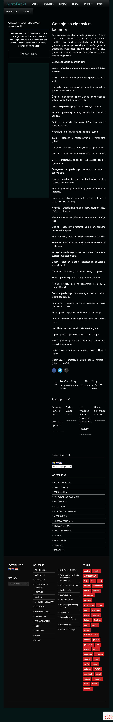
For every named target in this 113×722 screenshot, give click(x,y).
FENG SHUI (59, 492)
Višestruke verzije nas (69, 585)
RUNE (56, 535)
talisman (87, 669)
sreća (86, 664)
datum (86, 590)
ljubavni (87, 620)
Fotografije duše (66, 599)
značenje (87, 688)
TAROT (99, 4)
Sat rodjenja (64, 612)
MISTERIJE (59, 516)
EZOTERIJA (63, 4)
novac (86, 630)
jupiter (100, 605)
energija (96, 590)
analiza (87, 571)
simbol (95, 649)
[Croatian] (57, 462)
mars (86, 625)
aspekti (96, 571)
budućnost (97, 585)
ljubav (86, 615)
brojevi (87, 585)
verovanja (97, 679)
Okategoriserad (60, 526)
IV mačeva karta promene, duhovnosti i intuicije (86, 418)
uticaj (98, 674)
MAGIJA (34, 4)
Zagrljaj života (65, 594)
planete (96, 639)
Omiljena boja (65, 590)
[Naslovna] (16, 4)
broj (100, 581)
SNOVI (56, 545)
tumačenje (88, 674)
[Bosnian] (53, 462)
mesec (95, 625)
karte (86, 610)
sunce (95, 664)
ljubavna (96, 615)
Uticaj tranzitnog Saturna (100, 411)
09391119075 (28, 53)
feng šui (87, 600)
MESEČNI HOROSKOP (63, 511)
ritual (98, 644)
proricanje (88, 644)
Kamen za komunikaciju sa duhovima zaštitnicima (69, 577)
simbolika (88, 654)
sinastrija (99, 654)
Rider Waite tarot (69, 411)
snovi (97, 659)
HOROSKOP (89, 605)
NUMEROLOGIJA (12, 12)
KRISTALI (75, 4)
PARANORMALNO (61, 530)
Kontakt (27, 12)
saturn (86, 649)
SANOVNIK (88, 4)
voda (86, 683)
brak (93, 581)
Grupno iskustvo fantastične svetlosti (68, 618)
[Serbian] (60, 462)
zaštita (94, 683)
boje (86, 581)
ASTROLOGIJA (48, 4)
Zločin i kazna (65, 624)
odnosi (87, 639)
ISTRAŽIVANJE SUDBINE (64, 497)
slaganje (87, 659)
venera (87, 679)
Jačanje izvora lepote (68, 629)
